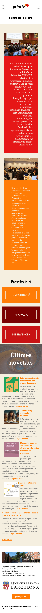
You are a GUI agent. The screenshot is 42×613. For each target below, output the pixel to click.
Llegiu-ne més (26, 144)
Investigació (21, 295)
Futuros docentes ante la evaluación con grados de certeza (29, 380)
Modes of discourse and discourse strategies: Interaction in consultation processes (29, 448)
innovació (21, 314)
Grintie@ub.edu (21, 597)
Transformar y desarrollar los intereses (26, 412)
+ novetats (7, 539)
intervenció (21, 334)
